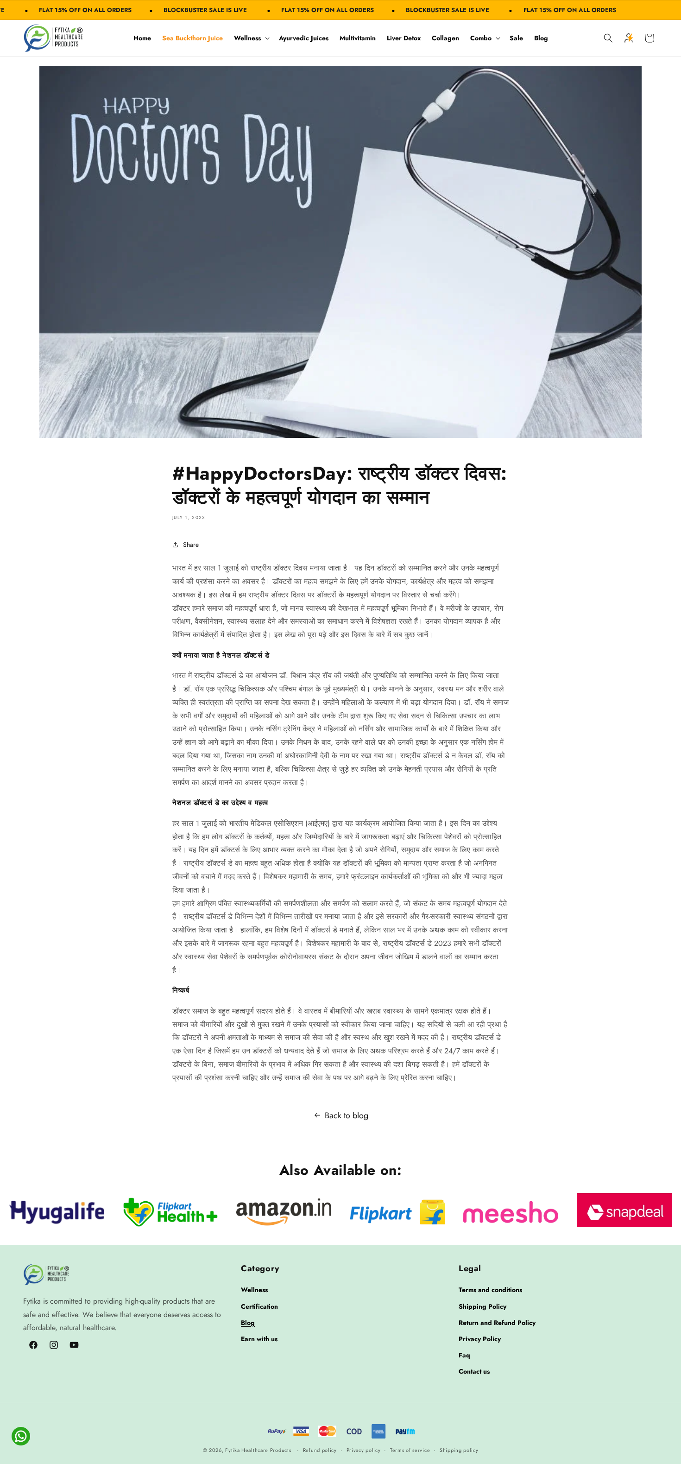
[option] (56, 1212)
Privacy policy (364, 1450)
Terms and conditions (490, 1289)
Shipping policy (459, 1450)
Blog (248, 1322)
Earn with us (259, 1339)
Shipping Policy (482, 1306)
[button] (250, 38)
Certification (259, 1306)
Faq (464, 1355)
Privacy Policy (480, 1339)
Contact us (474, 1371)
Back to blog (346, 1115)
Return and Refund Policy (497, 1322)
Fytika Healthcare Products (258, 1450)
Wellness (247, 38)
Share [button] (191, 544)
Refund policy (320, 1450)
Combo (481, 38)
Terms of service (410, 1450)
